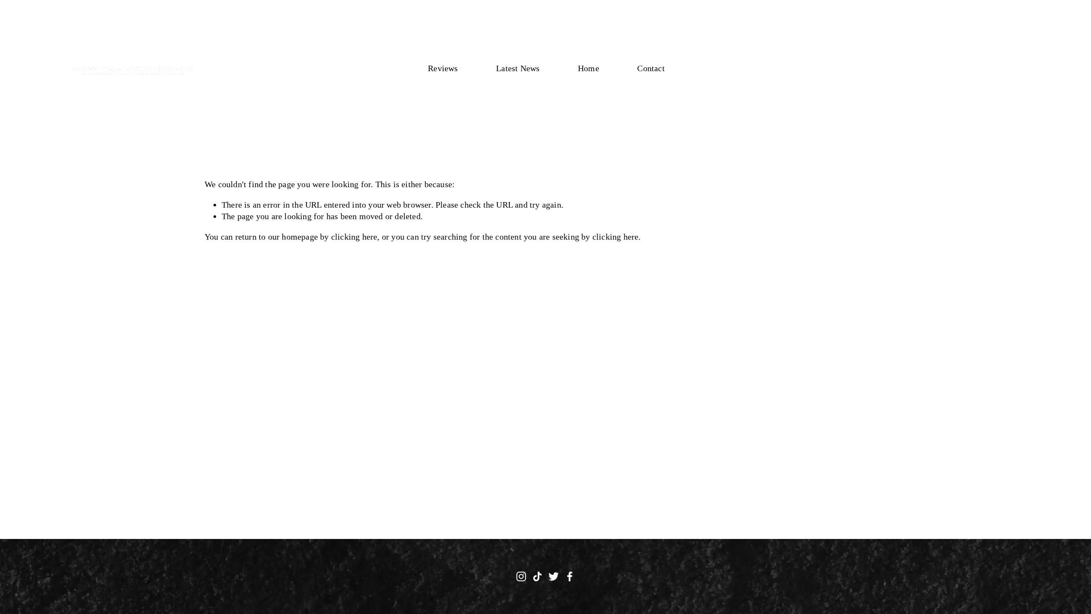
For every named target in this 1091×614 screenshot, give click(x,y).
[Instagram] (521, 576)
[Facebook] (570, 576)
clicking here (354, 236)
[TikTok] (537, 576)
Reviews (443, 68)
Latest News (518, 68)
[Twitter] (553, 576)
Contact (650, 68)
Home (588, 68)
